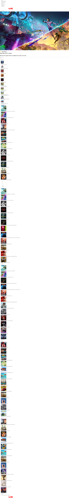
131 (2, 185)
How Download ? (3, 4)
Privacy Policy (2, 6)
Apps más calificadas (3, 1)
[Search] (0, 58)
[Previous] (1, 60)
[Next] (2, 60)
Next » (3, 186)
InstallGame (2, 5)
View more (2, 263)
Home (2, 0)
